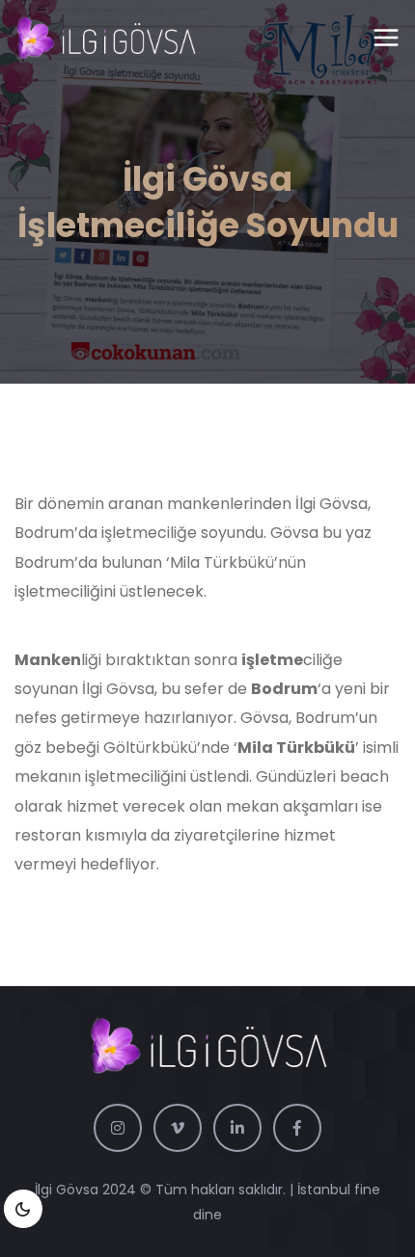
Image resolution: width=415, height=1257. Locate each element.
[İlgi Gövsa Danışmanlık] (105, 38)
